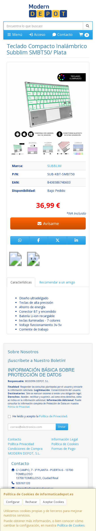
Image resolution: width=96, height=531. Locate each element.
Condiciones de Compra (25, 448)
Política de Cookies (71, 525)
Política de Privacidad (18, 406)
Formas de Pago (63, 448)
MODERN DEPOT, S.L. (24, 453)
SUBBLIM (54, 166)
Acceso (39, 34)
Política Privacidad (21, 444)
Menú (16, 34)
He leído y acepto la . (40, 416)
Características (21, 282)
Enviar (62, 427)
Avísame (50, 223)
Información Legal (64, 439)
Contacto (64, 34)
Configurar (13, 502)
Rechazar (31, 502)
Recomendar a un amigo (57, 282)
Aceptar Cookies (53, 502)
